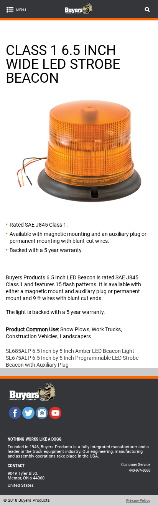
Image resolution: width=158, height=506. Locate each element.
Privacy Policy (138, 500)
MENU (20, 10)
